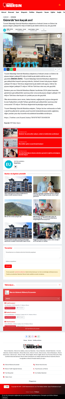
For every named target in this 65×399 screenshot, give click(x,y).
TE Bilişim (36, 392)
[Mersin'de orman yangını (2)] (18, 207)
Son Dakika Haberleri (40, 373)
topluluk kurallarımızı (20, 272)
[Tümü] (59, 285)
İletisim (30, 340)
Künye (25, 340)
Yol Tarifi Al (20, 308)
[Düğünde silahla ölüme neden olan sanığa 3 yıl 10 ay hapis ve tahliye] (47, 230)
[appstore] (32, 381)
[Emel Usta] (9, 164)
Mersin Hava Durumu (41, 364)
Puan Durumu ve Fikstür (41, 368)
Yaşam (46, 12)
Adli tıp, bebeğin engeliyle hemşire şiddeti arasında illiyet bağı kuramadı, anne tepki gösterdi (46, 195)
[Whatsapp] (38, 336)
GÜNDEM (13, 17)
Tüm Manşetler (9, 373)
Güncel (3, 12)
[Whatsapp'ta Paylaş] (11, 69)
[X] (29, 336)
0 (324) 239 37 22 (11, 317)
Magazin (24, 12)
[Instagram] (32, 336)
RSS (7, 386)
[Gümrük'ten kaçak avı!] (32, 50)
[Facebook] (26, 336)
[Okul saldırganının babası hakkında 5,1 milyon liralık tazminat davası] (18, 184)
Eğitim (53, 12)
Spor (17, 12)
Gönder (8, 266)
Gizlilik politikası (37, 340)
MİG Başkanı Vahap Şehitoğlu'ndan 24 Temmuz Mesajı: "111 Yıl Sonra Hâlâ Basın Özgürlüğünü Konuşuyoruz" (45, 218)
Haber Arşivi (8, 377)
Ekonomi (11, 12)
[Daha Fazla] (14, 69)
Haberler (5, 17)
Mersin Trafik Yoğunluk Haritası (13, 368)
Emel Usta (17, 163)
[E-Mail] (15, 166)
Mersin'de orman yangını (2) (13, 216)
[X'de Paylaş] (8, 69)
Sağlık (59, 12)
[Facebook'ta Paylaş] (5, 69)
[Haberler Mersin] (12, 5)
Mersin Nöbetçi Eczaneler (12, 364)
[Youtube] (35, 336)
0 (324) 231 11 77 (10, 308)
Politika (31, 12)
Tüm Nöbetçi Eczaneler (33, 328)
